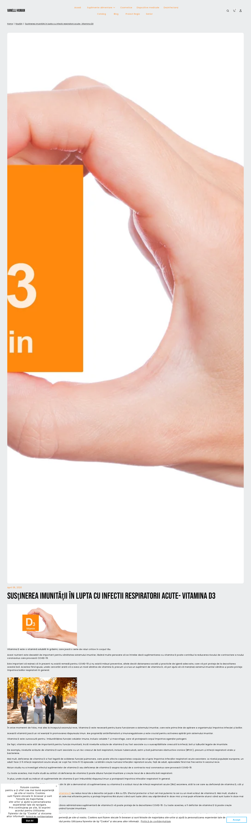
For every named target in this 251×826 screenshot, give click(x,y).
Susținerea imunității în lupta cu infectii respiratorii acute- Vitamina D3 (59, 23)
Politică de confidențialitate (39, 816)
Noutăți (19, 23)
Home (10, 23)
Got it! (29, 820)
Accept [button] (236, 820)
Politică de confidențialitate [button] (156, 821)
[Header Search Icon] (228, 11)
